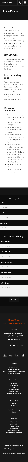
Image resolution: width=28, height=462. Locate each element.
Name (2, 202)
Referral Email (5, 252)
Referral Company (6, 262)
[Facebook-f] (10, 345)
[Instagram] (6, 345)
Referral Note (4, 283)
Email (2, 213)
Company (3, 223)
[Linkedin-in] (14, 345)
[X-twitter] (18, 345)
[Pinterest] (21, 345)
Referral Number (5, 273)
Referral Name (5, 241)
